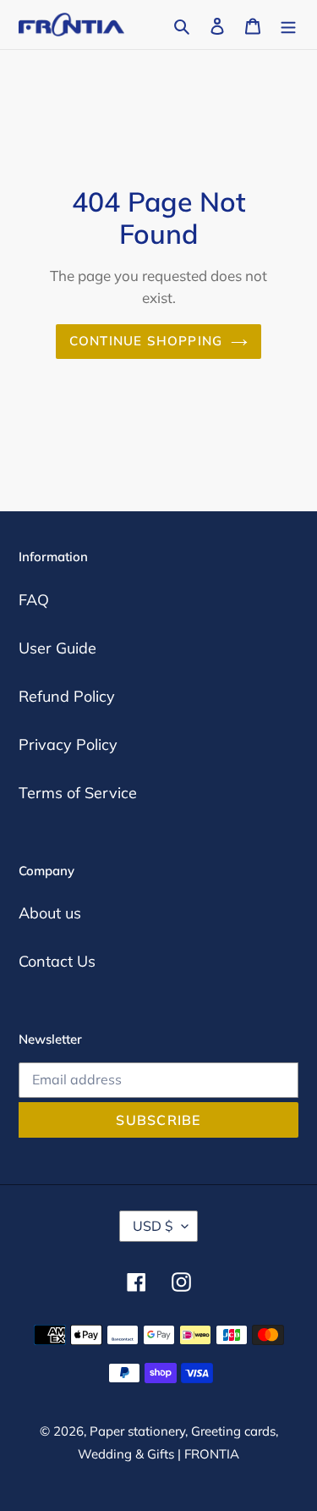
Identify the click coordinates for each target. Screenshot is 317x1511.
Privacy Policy (68, 744)
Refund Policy (67, 696)
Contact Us (57, 961)
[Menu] (288, 24)
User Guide (57, 648)
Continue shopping (146, 341)
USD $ (153, 1225)
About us (50, 913)
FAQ (34, 599)
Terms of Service (78, 792)
